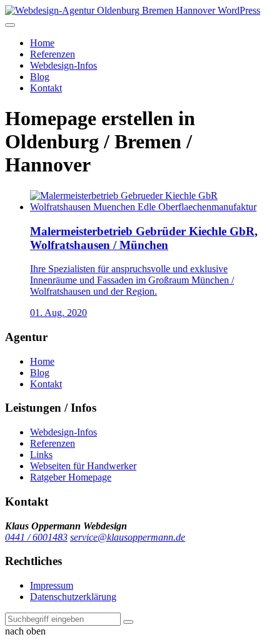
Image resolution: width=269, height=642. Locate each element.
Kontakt (46, 88)
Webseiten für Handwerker (83, 466)
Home (42, 43)
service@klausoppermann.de (127, 537)
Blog (39, 76)
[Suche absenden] (128, 622)
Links (41, 454)
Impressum (51, 585)
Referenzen (52, 54)
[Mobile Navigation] (10, 25)
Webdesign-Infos (63, 65)
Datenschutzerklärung (73, 596)
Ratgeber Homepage (70, 477)
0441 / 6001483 (36, 537)
